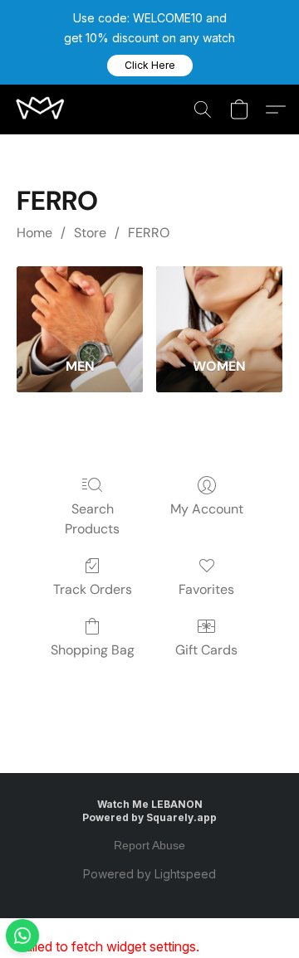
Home (34, 232)
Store (90, 232)
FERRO (148, 232)
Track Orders (92, 589)
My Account (206, 509)
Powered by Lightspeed (149, 874)
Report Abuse (149, 845)
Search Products (92, 518)
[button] (150, 65)
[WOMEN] (219, 305)
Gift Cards (206, 650)
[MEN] (80, 305)
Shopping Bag (93, 650)
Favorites (206, 589)
